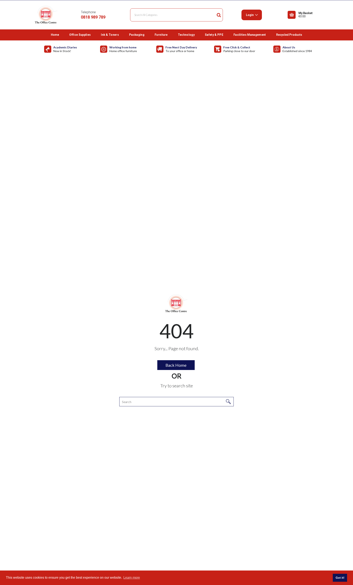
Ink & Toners (110, 34)
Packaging (136, 34)
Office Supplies (80, 34)
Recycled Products (289, 34)
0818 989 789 (93, 17)
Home (55, 34)
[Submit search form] (219, 15)
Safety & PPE (214, 34)
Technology (186, 34)
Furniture (161, 34)
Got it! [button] (340, 577)
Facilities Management (249, 34)
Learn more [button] (131, 577)
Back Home (176, 365)
